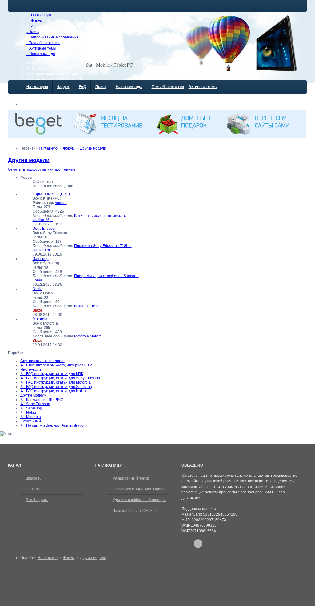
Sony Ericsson (45, 228)
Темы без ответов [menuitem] (168, 87)
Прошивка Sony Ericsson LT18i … (103, 246)
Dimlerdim (41, 250)
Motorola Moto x (87, 336)
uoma (37, 280)
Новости (33, 489)
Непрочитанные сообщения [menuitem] (51, 74)
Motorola (40, 319)
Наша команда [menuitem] (129, 87)
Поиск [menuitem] (100, 87)
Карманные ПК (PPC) (51, 194)
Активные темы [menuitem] (203, 87)
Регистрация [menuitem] (37, 68)
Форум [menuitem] (63, 87)
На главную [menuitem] (37, 87)
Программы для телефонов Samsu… (106, 276)
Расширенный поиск (131, 478)
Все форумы (37, 500)
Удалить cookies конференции (139, 500)
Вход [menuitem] (30, 63)
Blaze (37, 310)
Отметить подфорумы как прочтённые (41, 169)
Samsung (41, 259)
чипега (61, 203)
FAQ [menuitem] (82, 87)
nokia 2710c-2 (86, 306)
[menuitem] (38, 15)
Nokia (37, 289)
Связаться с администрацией (139, 489)
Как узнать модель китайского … (102, 215)
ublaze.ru (34, 478)
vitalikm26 (41, 220)
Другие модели (29, 160)
